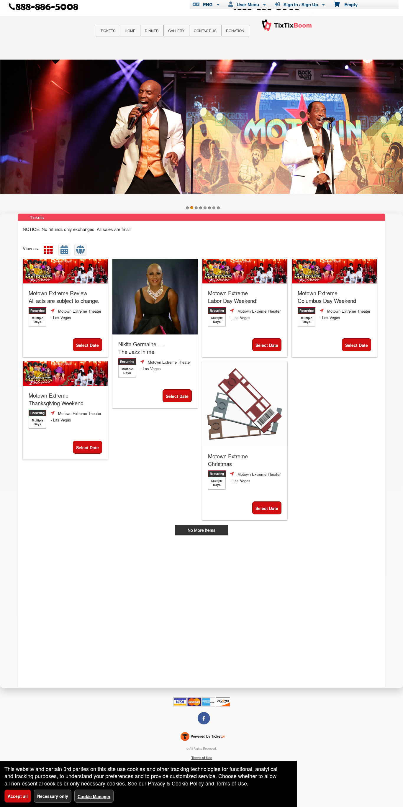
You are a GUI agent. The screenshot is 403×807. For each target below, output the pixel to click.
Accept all (18, 796)
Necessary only (52, 796)
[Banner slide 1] (187, 208)
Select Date (87, 345)
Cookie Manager (94, 796)
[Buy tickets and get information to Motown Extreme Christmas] (244, 404)
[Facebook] (204, 718)
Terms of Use (201, 757)
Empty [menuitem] (349, 4)
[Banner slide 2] (192, 208)
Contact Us (205, 30)
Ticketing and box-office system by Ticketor (203, 737)
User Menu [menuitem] (246, 4)
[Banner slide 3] (196, 208)
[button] (48, 250)
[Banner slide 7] (214, 208)
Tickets (108, 30)
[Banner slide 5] (205, 208)
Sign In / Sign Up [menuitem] (299, 4)
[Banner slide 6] (209, 208)
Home (130, 30)
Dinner (152, 30)
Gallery (176, 30)
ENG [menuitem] (206, 4)
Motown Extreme (233, 296)
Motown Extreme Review (64, 296)
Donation (235, 30)
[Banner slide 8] (218, 208)
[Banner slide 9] (201, 127)
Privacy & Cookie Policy (176, 783)
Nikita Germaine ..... (141, 347)
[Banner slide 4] (200, 208)
